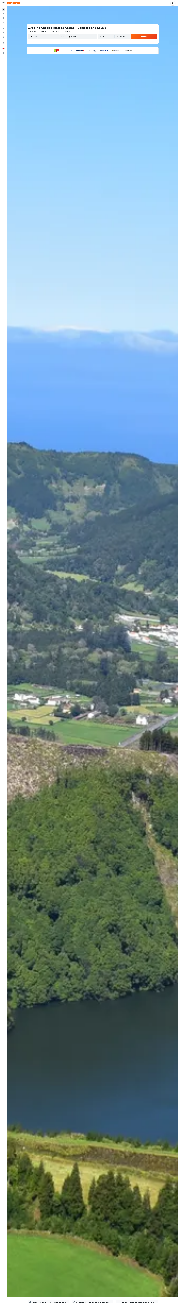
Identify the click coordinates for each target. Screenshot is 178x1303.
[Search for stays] (3, 14)
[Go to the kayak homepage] (13, 3)
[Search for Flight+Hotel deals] (3, 22)
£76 (30, 27)
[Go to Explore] (3, 28)
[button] (3, 3)
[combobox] (32, 32)
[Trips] (3, 43)
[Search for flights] (3, 9)
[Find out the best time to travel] (3, 37)
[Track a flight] (3, 32)
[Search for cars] (3, 18)
